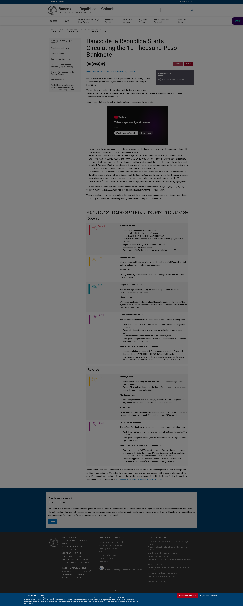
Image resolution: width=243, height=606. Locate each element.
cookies (88, 598)
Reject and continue (208, 596)
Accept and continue (187, 596)
